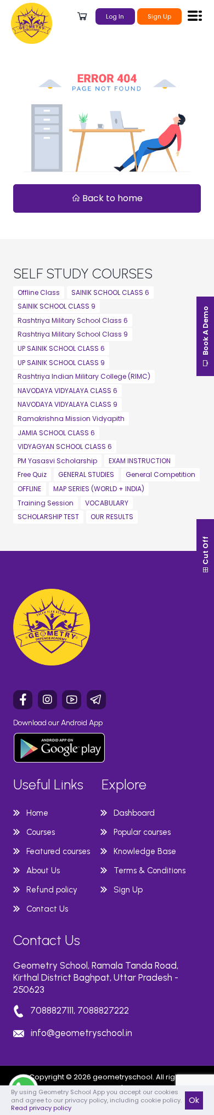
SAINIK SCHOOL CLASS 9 (56, 306)
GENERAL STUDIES (86, 474)
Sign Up (159, 16)
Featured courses (58, 851)
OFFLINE (29, 488)
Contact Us (47, 909)
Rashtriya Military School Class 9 (73, 334)
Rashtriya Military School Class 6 (73, 320)
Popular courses (142, 832)
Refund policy (51, 890)
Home (37, 813)
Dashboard (134, 813)
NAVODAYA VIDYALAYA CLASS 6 (67, 390)
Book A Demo (205, 331)
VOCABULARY (106, 503)
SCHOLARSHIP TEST (48, 516)
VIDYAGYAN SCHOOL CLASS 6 (65, 446)
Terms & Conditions (149, 870)
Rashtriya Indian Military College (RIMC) (84, 376)
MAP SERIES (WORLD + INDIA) (98, 488)
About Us (43, 870)
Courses (40, 832)
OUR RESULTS (112, 516)
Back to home (111, 198)
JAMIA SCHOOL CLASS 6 (56, 432)
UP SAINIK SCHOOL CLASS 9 (61, 362)
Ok (194, 1100)
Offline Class (39, 292)
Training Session (46, 503)
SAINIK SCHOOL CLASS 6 (110, 292)
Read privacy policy (41, 1107)
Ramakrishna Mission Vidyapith (71, 418)
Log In (115, 16)
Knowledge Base (145, 851)
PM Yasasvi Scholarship (57, 460)
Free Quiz (32, 474)
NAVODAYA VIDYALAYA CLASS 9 (67, 404)
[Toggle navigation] (195, 15)
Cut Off (205, 551)
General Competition (160, 474)
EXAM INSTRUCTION (140, 460)
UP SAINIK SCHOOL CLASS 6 (61, 348)
